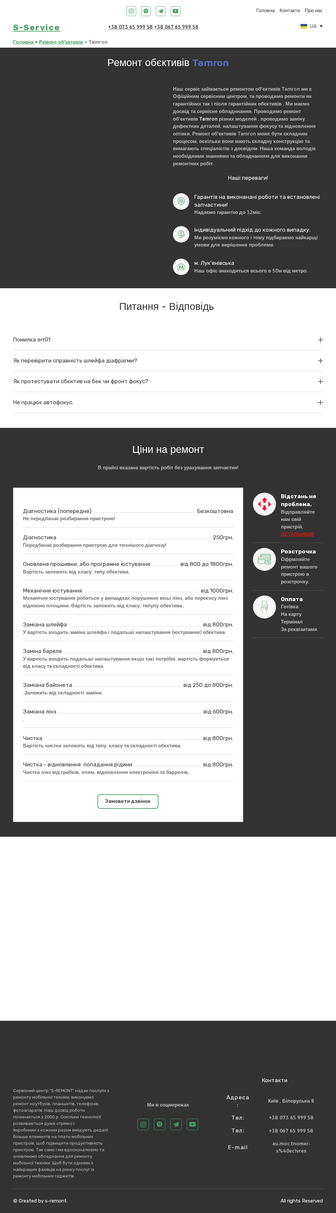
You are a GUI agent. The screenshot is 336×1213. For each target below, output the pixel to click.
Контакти (290, 10)
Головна (265, 10)
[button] (131, 11)
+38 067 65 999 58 (176, 26)
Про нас (314, 10)
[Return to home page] (21, 11)
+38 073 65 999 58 (130, 26)
